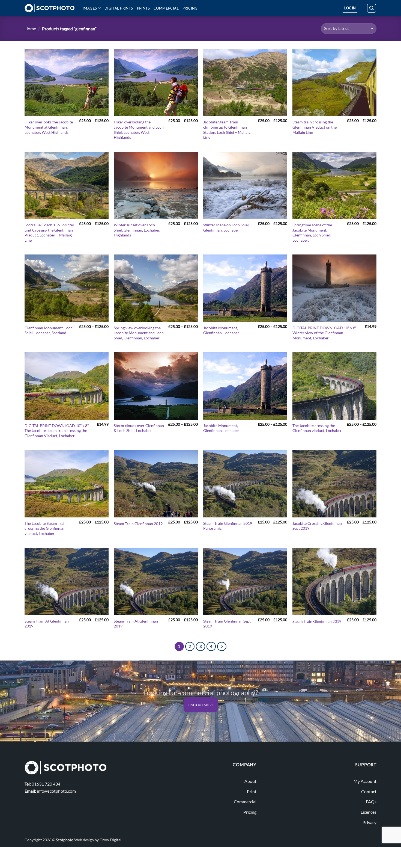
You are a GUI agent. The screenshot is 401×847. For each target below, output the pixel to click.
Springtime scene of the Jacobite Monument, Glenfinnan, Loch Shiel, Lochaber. (312, 232)
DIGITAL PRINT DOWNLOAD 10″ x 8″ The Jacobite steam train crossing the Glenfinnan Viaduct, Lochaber (57, 430)
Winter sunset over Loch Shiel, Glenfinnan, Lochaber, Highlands (137, 230)
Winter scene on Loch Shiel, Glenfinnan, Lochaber (226, 227)
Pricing (190, 8)
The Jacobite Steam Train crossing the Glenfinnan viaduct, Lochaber (46, 528)
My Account (365, 781)
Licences (368, 812)
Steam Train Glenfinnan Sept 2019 (227, 624)
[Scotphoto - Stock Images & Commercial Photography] (49, 8)
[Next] (221, 646)
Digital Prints (118, 8)
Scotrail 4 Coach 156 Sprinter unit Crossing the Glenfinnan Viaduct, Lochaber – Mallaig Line (49, 232)
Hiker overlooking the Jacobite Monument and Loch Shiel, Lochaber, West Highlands (139, 130)
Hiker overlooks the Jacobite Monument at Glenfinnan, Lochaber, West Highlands (49, 127)
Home (30, 28)
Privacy (369, 822)
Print (251, 791)
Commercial (166, 8)
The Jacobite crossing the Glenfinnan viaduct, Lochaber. (317, 428)
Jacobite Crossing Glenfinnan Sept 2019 (317, 526)
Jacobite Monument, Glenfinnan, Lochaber (221, 330)
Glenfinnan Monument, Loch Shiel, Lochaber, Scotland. (49, 330)
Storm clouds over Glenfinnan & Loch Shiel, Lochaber (139, 428)
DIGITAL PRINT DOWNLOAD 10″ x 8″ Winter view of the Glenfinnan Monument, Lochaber (324, 332)
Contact (368, 791)
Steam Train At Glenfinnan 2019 (47, 624)
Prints (143, 8)
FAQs (371, 801)
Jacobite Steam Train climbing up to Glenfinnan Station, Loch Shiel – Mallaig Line (226, 130)
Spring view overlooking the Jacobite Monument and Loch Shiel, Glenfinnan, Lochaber (139, 332)
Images (90, 8)
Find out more (201, 705)
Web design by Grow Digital (97, 839)
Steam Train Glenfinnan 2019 (138, 523)
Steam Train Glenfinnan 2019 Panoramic (227, 526)
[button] (350, 8)
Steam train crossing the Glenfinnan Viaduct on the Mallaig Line (314, 127)
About (250, 781)
